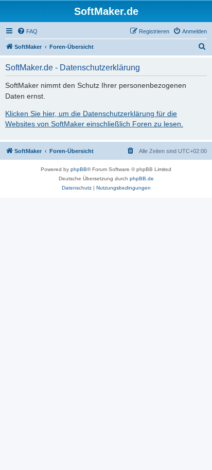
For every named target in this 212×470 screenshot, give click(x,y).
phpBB (78, 169)
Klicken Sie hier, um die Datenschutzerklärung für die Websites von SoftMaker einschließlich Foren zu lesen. (94, 118)
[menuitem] (27, 31)
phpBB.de (142, 178)
